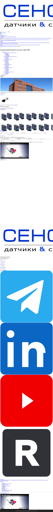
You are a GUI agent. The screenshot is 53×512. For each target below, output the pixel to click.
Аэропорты (47, 42)
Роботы (6, 40)
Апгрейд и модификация (36, 44)
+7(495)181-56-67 (4, 35)
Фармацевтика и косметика (26, 42)
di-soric (47, 38)
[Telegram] (26, 322)
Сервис (7, 480)
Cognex (40, 38)
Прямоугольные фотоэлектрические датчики (10, 52)
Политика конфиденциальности (4, 493)
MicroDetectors (33, 38)
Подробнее (2, 94)
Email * (17, 138)
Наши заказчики (6, 36)
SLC (20, 38)
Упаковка (1, 42)
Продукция (2, 37)
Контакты (14, 36)
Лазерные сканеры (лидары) (8, 64)
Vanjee (13, 38)
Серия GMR (7, 72)
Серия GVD (7, 73)
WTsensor (18, 38)
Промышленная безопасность (23, 39)
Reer (30, 38)
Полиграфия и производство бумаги (5, 43)
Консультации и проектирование (18, 44)
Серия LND (7, 66)
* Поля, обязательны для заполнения (19, 137)
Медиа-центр (11, 36)
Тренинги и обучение (3, 44)
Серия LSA (6, 62)
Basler (42, 38)
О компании (2, 480)
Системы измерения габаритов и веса (40, 39)
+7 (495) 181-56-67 (3, 261)
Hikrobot (8, 38)
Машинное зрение (10, 39)
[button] (26, 160)
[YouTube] (26, 426)
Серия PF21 (7, 53)
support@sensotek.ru (3, 267)
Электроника (32, 42)
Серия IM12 (7, 69)
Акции (5, 480)
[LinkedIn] (26, 374)
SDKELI (11, 38)
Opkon (22, 38)
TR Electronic (37, 38)
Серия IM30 (7, 68)
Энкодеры (14, 39)
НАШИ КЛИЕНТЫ (3, 159)
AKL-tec (44, 38)
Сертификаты (2, 36)
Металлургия (36, 42)
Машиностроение (43, 42)
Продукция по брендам (3, 38)
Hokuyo (49, 38)
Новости (1, 45)
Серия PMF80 (7, 55)
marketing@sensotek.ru (3, 270)
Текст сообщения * (10, 134)
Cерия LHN (7, 61)
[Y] (9, 31)
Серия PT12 (7, 58)
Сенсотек (26, 38)
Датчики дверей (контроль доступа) (11, 46)
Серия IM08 (7, 70)
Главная (1, 46)
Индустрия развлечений (14, 43)
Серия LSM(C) (7, 63)
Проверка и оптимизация (10, 44)
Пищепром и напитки (16, 42)
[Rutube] (26, 478)
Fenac (24, 38)
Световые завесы (6, 60)
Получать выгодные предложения (5, 137)
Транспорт (39, 42)
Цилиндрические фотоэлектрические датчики (10, 56)
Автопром (20, 42)
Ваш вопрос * (13, 140)
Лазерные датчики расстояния (8, 59)
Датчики (17, 39)
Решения (1, 481)
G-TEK (29, 38)
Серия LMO (7, 65)
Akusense (15, 38)
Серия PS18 (7, 57)
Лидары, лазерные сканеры (31, 39)
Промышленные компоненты (11, 40)
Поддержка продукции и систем (28, 44)
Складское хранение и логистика (8, 42)
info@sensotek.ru (2, 264)
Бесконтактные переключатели (8, 67)
